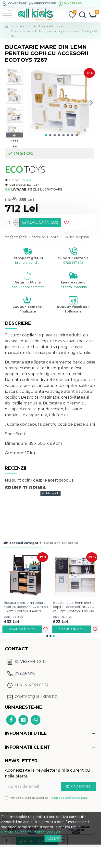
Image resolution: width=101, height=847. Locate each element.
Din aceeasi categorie (22, 543)
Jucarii (20, 26)
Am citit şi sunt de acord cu (49, 797)
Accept (53, 838)
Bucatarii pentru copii (47, 26)
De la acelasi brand (61, 543)
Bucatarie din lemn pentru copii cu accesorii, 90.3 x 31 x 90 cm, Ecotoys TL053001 (74, 607)
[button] (31, 103)
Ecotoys (25, 180)
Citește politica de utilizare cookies (30, 832)
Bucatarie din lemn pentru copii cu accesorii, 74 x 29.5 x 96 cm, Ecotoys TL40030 (26, 607)
